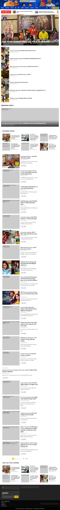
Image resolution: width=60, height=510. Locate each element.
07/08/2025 (13, 52)
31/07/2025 (23, 250)
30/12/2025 (33, 149)
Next (26, 458)
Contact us (3, 503)
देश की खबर (7, 7)
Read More (23, 165)
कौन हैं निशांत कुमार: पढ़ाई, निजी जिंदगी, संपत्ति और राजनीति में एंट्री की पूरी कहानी (15, 146)
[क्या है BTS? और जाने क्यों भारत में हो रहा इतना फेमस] (5, 82)
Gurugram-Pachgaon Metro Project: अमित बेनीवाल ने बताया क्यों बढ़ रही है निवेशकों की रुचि (24, 123)
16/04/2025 (13, 83)
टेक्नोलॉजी (26, 7)
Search (5, 493)
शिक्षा (18, 7)
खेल (15, 7)
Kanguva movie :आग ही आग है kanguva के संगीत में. (20, 74)
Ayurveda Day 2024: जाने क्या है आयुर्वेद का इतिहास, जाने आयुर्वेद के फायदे (29, 383)
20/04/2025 (24, 342)
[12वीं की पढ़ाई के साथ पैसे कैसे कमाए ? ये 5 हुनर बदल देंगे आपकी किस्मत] (44, 138)
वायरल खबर (32, 7)
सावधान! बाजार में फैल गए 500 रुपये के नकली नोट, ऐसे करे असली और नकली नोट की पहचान (29, 324)
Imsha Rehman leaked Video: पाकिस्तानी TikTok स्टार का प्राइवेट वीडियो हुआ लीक (29, 444)
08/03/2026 (14, 149)
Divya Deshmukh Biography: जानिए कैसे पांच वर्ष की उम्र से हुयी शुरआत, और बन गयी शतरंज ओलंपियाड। (29, 278)
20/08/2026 (5, 44)
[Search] (50, 8)
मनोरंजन (12, 7)
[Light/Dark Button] (47, 7)
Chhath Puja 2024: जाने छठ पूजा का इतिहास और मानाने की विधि (29, 414)
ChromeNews (36, 508)
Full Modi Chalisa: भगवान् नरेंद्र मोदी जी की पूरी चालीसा (25, 41)
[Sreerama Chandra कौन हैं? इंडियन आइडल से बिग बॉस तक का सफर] (5, 51)
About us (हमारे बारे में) (5, 501)
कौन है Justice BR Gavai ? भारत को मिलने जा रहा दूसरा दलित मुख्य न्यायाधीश (28, 339)
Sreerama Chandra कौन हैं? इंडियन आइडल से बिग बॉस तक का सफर (23, 50)
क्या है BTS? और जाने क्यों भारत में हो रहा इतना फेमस (19, 82)
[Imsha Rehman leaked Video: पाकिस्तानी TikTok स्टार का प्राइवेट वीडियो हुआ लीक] (11, 448)
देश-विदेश (36, 7)
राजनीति (22, 7)
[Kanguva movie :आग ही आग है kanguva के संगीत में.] (5, 74)
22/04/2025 (24, 327)
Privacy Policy (4, 506)
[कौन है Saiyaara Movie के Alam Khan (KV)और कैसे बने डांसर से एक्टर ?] (5, 66)
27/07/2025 (23, 312)
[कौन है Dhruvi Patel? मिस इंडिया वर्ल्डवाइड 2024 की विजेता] (5, 98)
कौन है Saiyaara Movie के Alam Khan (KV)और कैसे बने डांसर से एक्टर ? (24, 66)
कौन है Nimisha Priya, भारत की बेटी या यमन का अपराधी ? (28, 248)
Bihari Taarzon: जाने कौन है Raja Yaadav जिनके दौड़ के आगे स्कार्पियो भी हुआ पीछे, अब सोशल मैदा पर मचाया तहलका (29, 429)
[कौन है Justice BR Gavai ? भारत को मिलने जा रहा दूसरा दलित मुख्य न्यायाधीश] (11, 343)
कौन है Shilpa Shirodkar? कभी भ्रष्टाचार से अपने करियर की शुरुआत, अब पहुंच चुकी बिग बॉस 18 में (27, 90)
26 (23, 458)
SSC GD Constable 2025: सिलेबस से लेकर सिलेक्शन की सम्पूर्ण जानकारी (29, 398)
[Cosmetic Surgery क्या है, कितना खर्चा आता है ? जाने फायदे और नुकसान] (25, 147)
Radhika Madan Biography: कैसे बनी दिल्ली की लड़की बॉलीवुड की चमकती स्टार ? (25, 58)
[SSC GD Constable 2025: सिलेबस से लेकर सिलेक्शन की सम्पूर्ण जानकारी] (11, 403)
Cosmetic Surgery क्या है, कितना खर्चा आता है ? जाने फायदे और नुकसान (34, 146)
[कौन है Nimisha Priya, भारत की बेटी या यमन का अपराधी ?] (11, 252)
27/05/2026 (11, 125)
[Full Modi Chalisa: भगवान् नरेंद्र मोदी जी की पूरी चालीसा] (30, 30)
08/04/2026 (52, 139)
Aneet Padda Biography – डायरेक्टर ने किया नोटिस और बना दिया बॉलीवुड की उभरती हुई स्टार (29, 309)
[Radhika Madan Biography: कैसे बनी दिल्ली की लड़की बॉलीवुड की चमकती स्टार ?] (5, 59)
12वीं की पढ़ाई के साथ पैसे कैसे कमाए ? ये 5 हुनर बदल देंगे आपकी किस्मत (53, 137)
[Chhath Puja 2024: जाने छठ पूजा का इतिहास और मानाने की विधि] (11, 418)
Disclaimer (3, 504)
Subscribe (56, 7)
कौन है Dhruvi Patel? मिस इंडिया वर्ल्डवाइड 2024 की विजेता (21, 98)
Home (2, 7)
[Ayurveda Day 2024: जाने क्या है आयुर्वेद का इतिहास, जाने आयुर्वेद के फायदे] (11, 388)
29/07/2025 (13, 68)
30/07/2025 (13, 60)
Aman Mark (5, 125)
